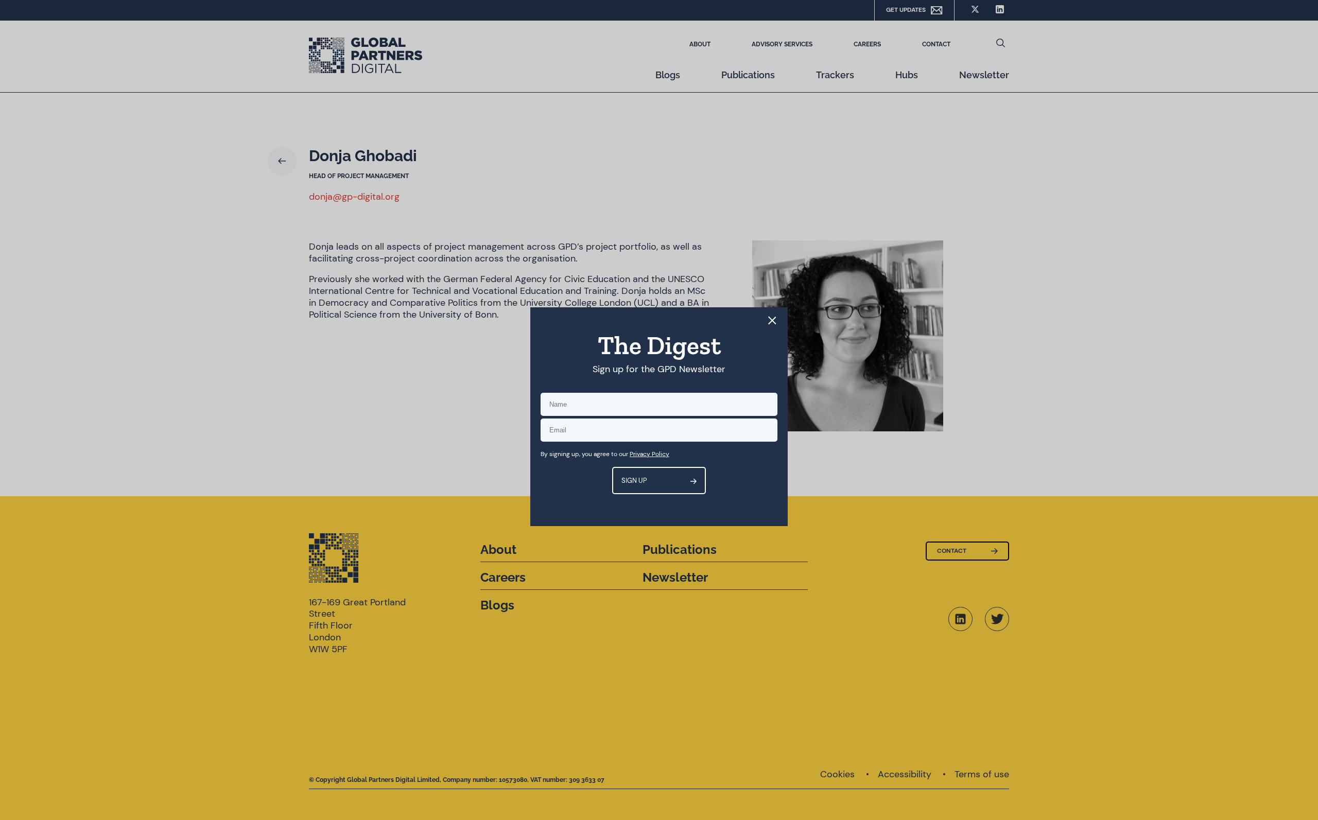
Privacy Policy (649, 454)
